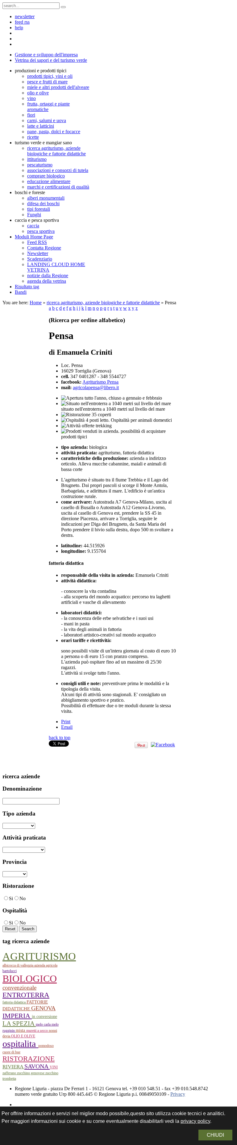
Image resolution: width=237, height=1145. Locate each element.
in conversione (44, 1016)
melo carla (44, 1024)
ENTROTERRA (25, 995)
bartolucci (9, 971)
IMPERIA (17, 1015)
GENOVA (43, 1008)
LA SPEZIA (19, 1023)
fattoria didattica (14, 1002)
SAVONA (37, 1066)
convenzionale (19, 987)
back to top (59, 737)
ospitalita (20, 1044)
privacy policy (195, 1121)
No (22, 898)
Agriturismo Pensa (100, 382)
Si (11, 898)
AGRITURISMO (39, 956)
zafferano (9, 1073)
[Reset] (63, 7)
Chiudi (215, 1135)
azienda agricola (45, 965)
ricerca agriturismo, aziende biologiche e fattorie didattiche (103, 302)
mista (21, 1030)
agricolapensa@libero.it (96, 387)
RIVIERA (13, 1067)
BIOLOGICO (29, 978)
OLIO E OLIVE (23, 1036)
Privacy (177, 1094)
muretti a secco (37, 1030)
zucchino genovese (31, 1073)
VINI (54, 1067)
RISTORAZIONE (28, 1059)
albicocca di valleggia (18, 965)
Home (36, 302)
